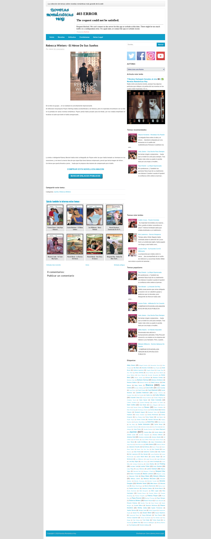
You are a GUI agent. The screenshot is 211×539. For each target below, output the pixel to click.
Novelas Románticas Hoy (67, 533)
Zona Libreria (150, 533)
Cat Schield (140, 395)
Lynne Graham (152, 469)
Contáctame (84, 37)
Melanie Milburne (159, 476)
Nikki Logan (154, 491)
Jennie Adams (158, 432)
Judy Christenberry (157, 442)
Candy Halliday (139, 388)
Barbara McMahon (157, 380)
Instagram (151, 56)
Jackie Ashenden (144, 424)
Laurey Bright (155, 456)
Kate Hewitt (137, 451)
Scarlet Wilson (138, 505)
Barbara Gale (131, 380)
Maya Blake (145, 476)
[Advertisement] (85, 136)
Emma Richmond (153, 414)
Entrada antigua (119, 265)
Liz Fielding (161, 464)
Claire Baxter (143, 400)
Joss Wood (130, 442)
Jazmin (56, 192)
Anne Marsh (159, 372)
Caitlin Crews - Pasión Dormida (148, 220)
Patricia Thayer (153, 496)
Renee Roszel (148, 500)
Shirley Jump (142, 508)
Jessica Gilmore (157, 434)
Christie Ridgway (158, 397)
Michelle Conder (152, 481)
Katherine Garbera (149, 451)
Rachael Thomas (149, 498)
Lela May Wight (133, 461)
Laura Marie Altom (142, 456)
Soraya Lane (142, 510)
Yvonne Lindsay (144, 525)
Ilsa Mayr (132, 424)
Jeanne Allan (148, 432)
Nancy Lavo (161, 486)
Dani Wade (143, 405)
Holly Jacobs (161, 422)
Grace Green (141, 419)
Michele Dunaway (139, 481)
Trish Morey (136, 520)
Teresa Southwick (146, 517)
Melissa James (135, 478)
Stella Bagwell (153, 510)
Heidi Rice (150, 422)
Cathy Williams (160, 395)
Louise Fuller (145, 466)
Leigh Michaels (161, 459)
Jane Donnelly (156, 427)
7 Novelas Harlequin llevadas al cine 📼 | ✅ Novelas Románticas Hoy (145, 80)
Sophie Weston (131, 510)
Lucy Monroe (140, 469)
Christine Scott (131, 400)
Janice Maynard (160, 429)
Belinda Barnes (144, 382)
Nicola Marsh (159, 488)
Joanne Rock (159, 439)
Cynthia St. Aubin (158, 402)
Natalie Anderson (134, 488)
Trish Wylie (145, 520)
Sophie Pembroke (156, 508)
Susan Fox (136, 512)
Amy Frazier (156, 367)
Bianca (149, 385)
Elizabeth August (140, 412)
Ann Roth (130, 372)
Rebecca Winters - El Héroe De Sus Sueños (72, 45)
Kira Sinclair (144, 454)
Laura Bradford (155, 454)
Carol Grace (141, 390)
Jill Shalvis (136, 439)
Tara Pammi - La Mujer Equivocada (150, 166)
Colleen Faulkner (132, 402)
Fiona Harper (149, 417)
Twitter (131, 56)
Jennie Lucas (131, 434)
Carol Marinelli (153, 390)
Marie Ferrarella (135, 473)
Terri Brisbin (156, 517)
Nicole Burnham (131, 491)
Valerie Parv (137, 522)
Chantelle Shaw (134, 397)
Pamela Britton (153, 493)
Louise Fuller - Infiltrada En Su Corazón (151, 303)
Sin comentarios (59, 49)
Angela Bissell (151, 370)
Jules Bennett (139, 444)
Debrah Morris (137, 407)
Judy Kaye (130, 444)
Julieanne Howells (134, 447)
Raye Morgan (161, 498)
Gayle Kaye (130, 419)
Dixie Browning (131, 409)
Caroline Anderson (142, 393)
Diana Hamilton (158, 407)
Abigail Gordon (143, 365)
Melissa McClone (150, 478)
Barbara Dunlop (158, 377)
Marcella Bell (137, 471)
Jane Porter (137, 429)
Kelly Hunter (161, 451)
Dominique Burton (143, 409)
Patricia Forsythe (140, 495)
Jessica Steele (156, 437)
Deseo (146, 407)
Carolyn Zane (131, 395)
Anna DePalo (139, 372)
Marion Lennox (148, 474)
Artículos (72, 37)
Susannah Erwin (134, 515)
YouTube (160, 56)
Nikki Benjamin (143, 491)
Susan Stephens (160, 512)
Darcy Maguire (153, 405)
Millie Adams (154, 483)
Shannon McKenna (151, 505)
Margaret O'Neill (148, 471)
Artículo (147, 377)
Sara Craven (155, 503)
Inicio (52, 37)
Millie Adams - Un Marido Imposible (150, 330)
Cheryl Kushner (146, 397)
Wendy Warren (161, 522)
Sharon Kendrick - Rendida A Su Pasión (151, 135)
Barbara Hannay (142, 380)
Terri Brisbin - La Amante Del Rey (149, 287)
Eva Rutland (139, 417)
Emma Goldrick (140, 414)
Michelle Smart (141, 483)
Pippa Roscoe (136, 498)
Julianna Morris (161, 444)
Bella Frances (155, 382)
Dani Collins (131, 405)
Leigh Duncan (150, 459)
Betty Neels (138, 385)
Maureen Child (133, 476)
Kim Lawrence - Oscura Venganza (149, 234)
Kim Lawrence (133, 454)
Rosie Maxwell (159, 500)
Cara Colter (149, 388)
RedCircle (86, 32)
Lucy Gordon (157, 466)
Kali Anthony (145, 447)
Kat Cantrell (155, 449)
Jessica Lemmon (144, 437)
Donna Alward (154, 409)
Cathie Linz (149, 395)
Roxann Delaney (132, 503)
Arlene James (138, 377)
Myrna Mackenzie (150, 486)
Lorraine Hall (134, 466)
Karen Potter (155, 447)
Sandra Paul (144, 503)
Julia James (149, 444)
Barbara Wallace (132, 382)
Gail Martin (160, 417)
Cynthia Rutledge (145, 402)
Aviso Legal (98, 37)
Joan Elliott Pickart (147, 439)
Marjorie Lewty (161, 473)
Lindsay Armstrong (138, 464)
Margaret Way (160, 471)
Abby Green (131, 365)
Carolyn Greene (158, 392)
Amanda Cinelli (146, 367)
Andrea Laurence (138, 370)
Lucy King (130, 469)
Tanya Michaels (147, 515)
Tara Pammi (158, 515)
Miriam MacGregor (137, 486)
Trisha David (156, 520)
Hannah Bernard (153, 419)
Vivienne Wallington (148, 522)
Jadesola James (145, 427)
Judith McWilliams (142, 442)
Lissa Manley (150, 464)
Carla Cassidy (161, 388)
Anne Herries (149, 372)
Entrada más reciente (54, 265)
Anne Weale (141, 375)
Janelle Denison (148, 429)
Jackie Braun (158, 424)
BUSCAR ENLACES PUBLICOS (85, 176)
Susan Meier (147, 513)
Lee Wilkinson (139, 459)
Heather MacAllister (139, 422)
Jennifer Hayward (144, 434)
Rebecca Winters (65, 192)
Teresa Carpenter (132, 517)
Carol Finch (132, 390)
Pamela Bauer (141, 493)
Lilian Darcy (144, 461)
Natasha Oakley (147, 488)
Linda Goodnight (154, 461)
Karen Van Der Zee (143, 449)
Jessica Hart (131, 437)
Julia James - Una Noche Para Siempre (151, 151)
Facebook (141, 56)
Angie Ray (160, 370)
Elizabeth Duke (152, 412)
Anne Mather (131, 375)
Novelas (61, 37)
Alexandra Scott (155, 365)
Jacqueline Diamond (132, 427)
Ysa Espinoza (133, 525)
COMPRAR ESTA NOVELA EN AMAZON (85, 169)
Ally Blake (136, 367)
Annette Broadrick (153, 375)
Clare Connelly (156, 400)
